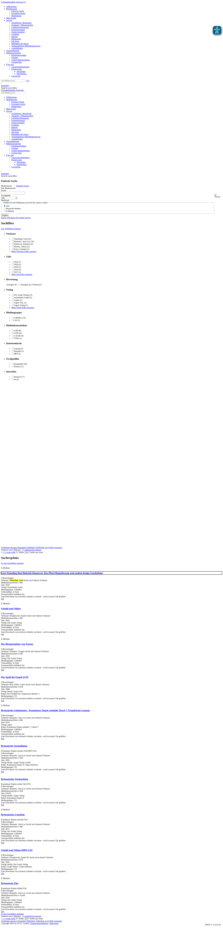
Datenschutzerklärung (39, 923)
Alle (7, 206)
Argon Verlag (19, 305)
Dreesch (17, 366)
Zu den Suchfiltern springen (12, 563)
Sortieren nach (7, 550)
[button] (218, 196)
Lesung (17, 349)
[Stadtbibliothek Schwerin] (12, 2)
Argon (16, 300)
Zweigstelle (5, 195)
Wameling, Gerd (20, 239)
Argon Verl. (19, 303)
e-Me (16, 330)
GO (27, 81)
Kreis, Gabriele (20, 249)
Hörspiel (17, 351)
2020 (16, 264)
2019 (16, 267)
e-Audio (17, 336)
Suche (3, 190)
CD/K (16, 338)
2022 (16, 262)
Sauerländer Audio (21, 297)
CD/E (16, 333)
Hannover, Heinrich (22, 244)
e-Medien (18, 318)
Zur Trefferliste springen (11, 229)
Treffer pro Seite (36, 552)
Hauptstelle (18, 364)
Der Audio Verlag (21, 295)
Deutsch (17, 377)
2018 (16, 269)
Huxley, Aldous (20, 247)
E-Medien (10, 211)
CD (15, 320)
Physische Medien (13, 208)
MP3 (16, 354)
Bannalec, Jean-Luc (22, 241)
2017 (16, 272)
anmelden (5, 85)
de (15, 379)
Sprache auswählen (9, 88)
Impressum (54, 923)
